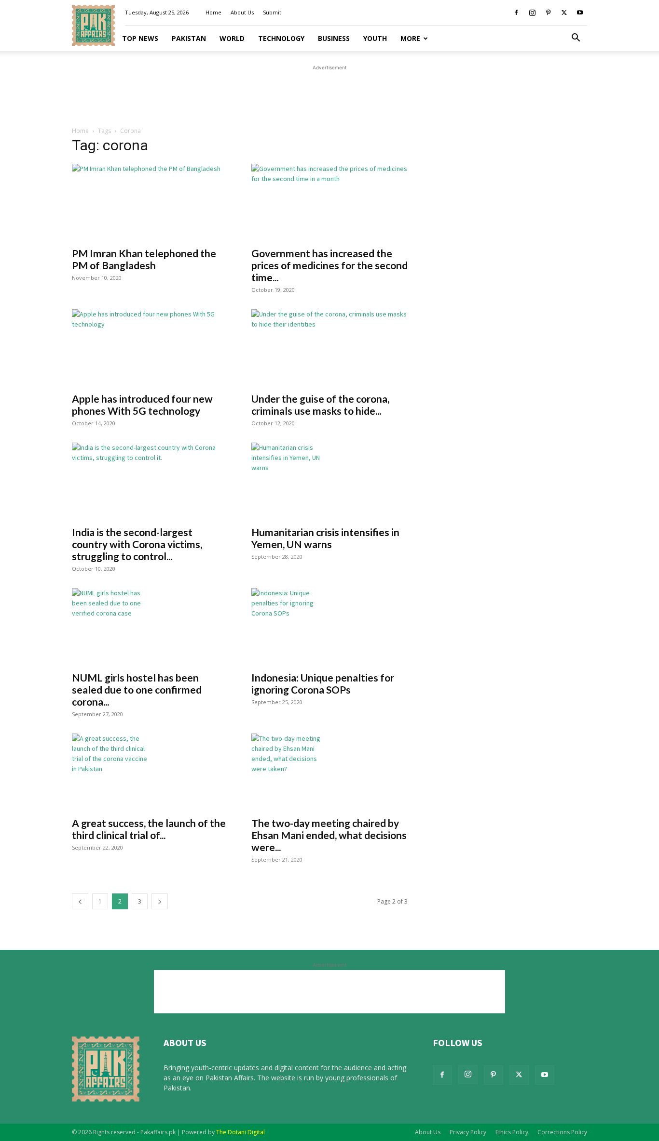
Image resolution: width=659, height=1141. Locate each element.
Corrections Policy (562, 1132)
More (410, 38)
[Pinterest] (548, 12)
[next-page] (159, 901)
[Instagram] (532, 12)
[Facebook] (516, 12)
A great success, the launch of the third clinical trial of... (149, 829)
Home (213, 12)
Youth (375, 38)
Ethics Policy (511, 1132)
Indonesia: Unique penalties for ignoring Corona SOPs (322, 683)
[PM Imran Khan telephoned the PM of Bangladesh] (150, 202)
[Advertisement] (329, 94)
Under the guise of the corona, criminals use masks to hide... (320, 405)
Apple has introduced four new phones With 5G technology (142, 405)
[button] (575, 38)
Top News (140, 38)
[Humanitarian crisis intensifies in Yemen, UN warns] (329, 481)
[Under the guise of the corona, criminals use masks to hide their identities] (329, 347)
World (232, 38)
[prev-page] (80, 901)
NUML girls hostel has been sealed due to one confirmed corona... (137, 689)
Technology (281, 38)
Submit (272, 12)
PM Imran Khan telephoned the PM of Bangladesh (144, 259)
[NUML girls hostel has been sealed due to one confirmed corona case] (150, 626)
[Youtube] (580, 12)
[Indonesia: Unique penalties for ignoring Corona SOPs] (329, 626)
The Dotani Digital (240, 1132)
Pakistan (189, 38)
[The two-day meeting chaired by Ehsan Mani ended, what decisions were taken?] (329, 772)
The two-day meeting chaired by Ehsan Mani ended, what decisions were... (329, 835)
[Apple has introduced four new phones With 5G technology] (150, 347)
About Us (242, 12)
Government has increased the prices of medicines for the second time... (329, 265)
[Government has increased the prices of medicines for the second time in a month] (329, 202)
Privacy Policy (468, 1132)
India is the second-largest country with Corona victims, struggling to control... (137, 544)
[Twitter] (564, 12)
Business (334, 38)
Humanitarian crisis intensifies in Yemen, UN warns (325, 538)
